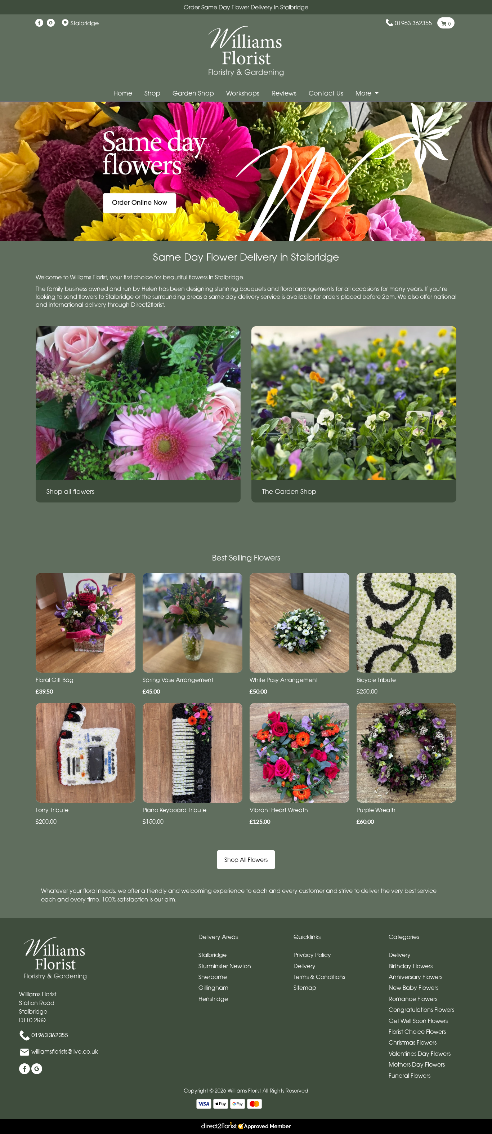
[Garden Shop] (353, 402)
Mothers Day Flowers (417, 1064)
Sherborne (212, 976)
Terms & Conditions (319, 976)
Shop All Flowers (246, 859)
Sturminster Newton (224, 966)
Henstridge (213, 998)
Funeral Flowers (409, 1075)
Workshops (242, 93)
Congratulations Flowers (421, 1009)
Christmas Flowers (413, 1042)
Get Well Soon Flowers (418, 1020)
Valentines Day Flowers (420, 1053)
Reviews (284, 93)
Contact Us (326, 93)
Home (122, 93)
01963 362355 (413, 23)
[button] (246, 939)
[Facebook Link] (39, 23)
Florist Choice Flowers (417, 1031)
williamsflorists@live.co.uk (64, 1051)
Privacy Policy (312, 954)
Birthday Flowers (411, 966)
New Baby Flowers (413, 987)
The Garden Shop (289, 491)
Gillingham (213, 987)
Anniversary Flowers (415, 976)
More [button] (364, 93)
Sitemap (305, 987)
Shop (152, 93)
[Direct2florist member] (246, 1126)
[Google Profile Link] (51, 23)
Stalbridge (212, 954)
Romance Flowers (413, 998)
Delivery (305, 966)
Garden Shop (193, 93)
